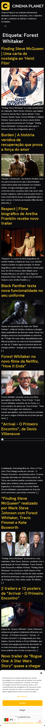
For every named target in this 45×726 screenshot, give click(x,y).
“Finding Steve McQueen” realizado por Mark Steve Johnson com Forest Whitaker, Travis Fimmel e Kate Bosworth (19, 513)
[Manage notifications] (40, 721)
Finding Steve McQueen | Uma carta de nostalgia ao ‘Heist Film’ (22, 56)
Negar (22, 710)
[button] (41, 673)
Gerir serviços (22, 696)
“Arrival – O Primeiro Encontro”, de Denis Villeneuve (19, 428)
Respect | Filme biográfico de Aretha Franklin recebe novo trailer (20, 216)
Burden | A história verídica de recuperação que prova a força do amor (21, 142)
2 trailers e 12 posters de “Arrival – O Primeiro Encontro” (22, 593)
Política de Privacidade (26, 723)
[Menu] (5, 26)
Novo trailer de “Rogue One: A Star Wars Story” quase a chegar (21, 660)
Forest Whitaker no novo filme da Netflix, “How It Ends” (20, 361)
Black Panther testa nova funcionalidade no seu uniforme (22, 290)
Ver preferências (22, 717)
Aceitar (22, 703)
